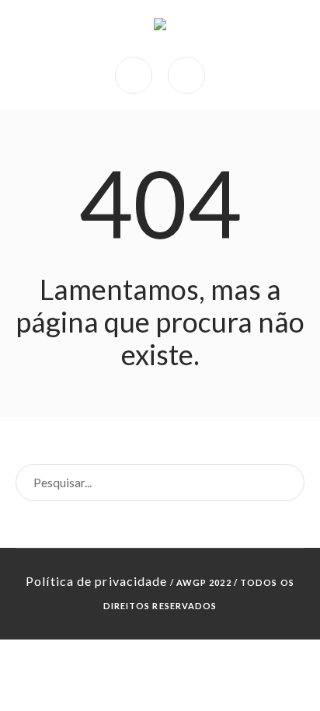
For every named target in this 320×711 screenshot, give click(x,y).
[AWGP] (160, 28)
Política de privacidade (96, 580)
